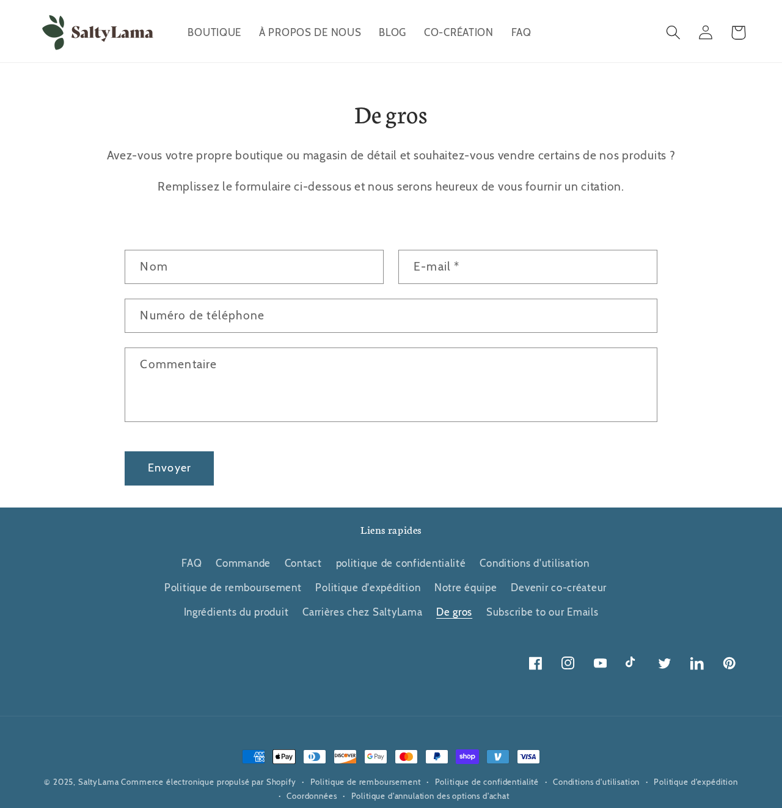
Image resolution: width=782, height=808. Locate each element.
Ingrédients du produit (236, 612)
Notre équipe (465, 587)
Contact (303, 563)
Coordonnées (312, 796)
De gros (454, 612)
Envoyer (169, 468)
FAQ (191, 563)
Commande (243, 563)
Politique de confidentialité (487, 782)
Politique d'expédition (367, 587)
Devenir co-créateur (559, 587)
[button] (673, 32)
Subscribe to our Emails (542, 612)
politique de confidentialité (401, 563)
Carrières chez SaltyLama (362, 612)
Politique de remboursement (233, 587)
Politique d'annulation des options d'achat (430, 796)
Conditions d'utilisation (534, 563)
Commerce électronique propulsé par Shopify (208, 782)
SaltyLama (98, 782)
